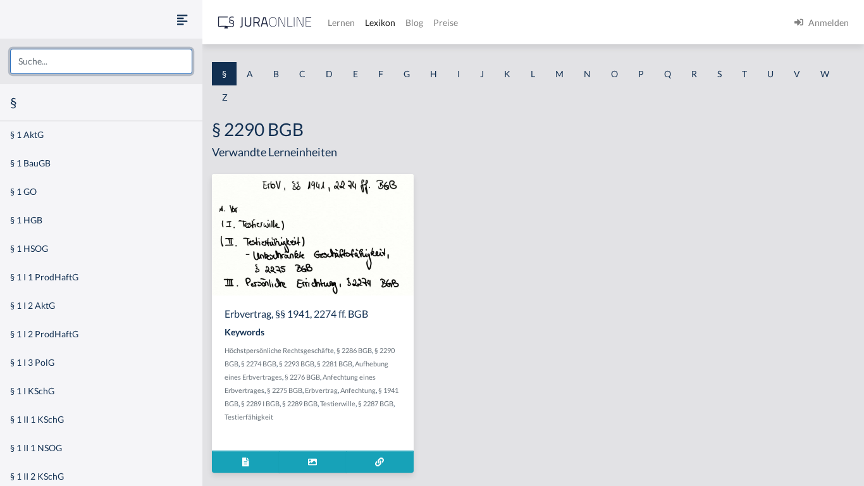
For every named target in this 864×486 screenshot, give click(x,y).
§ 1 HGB (26, 220)
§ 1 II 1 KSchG (37, 419)
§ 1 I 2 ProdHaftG (44, 333)
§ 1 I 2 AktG (32, 305)
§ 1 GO (23, 191)
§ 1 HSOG (29, 248)
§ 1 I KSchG (32, 390)
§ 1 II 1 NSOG (36, 447)
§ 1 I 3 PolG (32, 362)
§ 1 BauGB (30, 163)
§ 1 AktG (27, 134)
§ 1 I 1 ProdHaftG (44, 276)
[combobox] (101, 61)
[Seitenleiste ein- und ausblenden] (182, 19)
